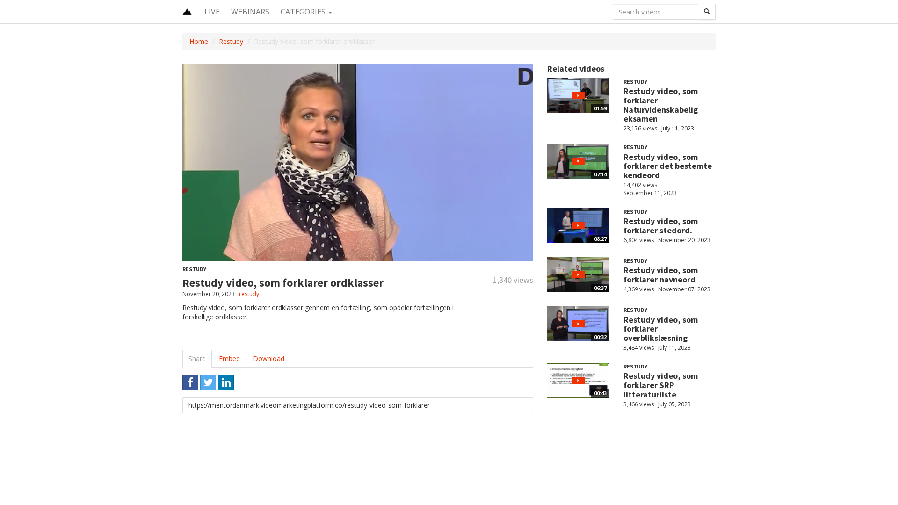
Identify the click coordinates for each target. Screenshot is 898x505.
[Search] (707, 12)
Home (198, 41)
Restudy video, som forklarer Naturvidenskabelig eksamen (660, 105)
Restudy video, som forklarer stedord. (660, 226)
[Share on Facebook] (190, 382)
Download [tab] (268, 358)
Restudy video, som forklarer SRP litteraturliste (660, 385)
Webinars (250, 12)
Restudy (231, 41)
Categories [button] (304, 12)
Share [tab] (197, 358)
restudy (249, 294)
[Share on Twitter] (208, 382)
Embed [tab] (229, 358)
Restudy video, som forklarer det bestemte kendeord (667, 166)
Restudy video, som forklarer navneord (660, 275)
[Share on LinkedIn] (226, 382)
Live (212, 12)
